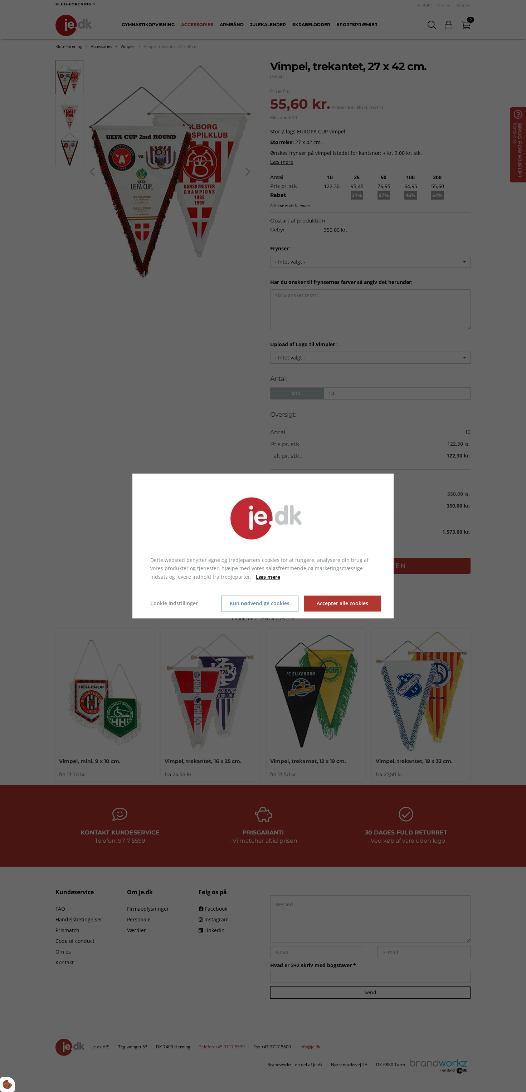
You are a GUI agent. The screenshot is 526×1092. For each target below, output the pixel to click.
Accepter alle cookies (342, 603)
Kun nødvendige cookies (259, 603)
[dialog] (263, 546)
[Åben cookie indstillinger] (7, 1084)
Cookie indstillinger (174, 603)
